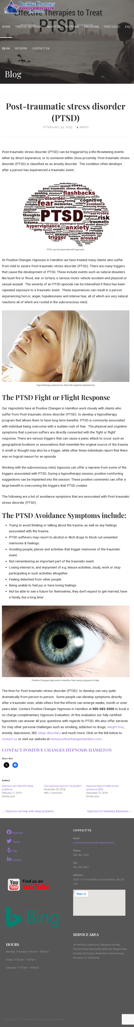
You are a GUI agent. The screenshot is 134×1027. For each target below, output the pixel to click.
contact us (9, 739)
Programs (91, 26)
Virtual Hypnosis (28, 26)
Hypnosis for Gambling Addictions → (109, 811)
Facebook (17, 833)
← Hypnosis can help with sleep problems (28, 811)
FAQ (127, 26)
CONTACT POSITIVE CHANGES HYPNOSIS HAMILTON (57, 750)
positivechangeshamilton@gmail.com (94, 842)
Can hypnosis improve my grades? (63, 786)
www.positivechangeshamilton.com (76, 739)
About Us (53, 26)
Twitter (16, 842)
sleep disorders (49, 733)
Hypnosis (72, 26)
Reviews (21, 48)
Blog (6, 48)
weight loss (115, 727)
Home (6, 26)
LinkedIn (16, 860)
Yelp (14, 851)
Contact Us (40, 48)
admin (83, 127)
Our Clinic (112, 26)
